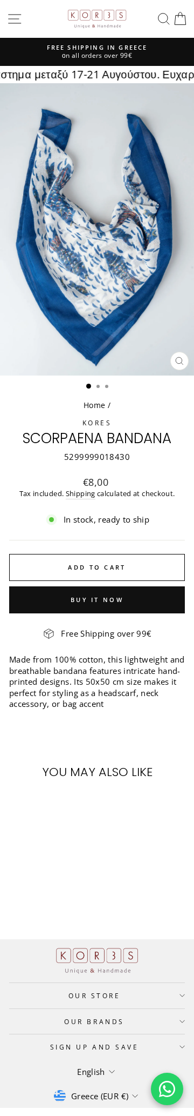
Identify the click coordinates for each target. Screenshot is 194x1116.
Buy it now (97, 600)
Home (94, 405)
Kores (97, 422)
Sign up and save (94, 1047)
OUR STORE (94, 995)
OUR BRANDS (94, 1021)
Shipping (80, 493)
